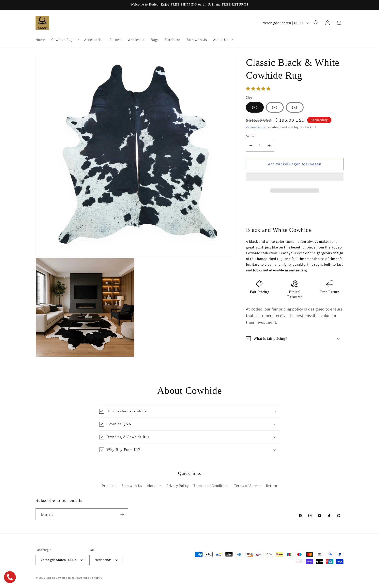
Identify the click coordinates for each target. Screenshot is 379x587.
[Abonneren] (122, 514)
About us (154, 485)
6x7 (275, 107)
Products (109, 485)
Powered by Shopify (88, 577)
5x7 (255, 107)
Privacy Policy (177, 485)
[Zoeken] (316, 22)
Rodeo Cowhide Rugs (60, 577)
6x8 (295, 107)
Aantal (250, 136)
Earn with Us (131, 485)
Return (271, 485)
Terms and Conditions (211, 485)
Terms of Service (247, 485)
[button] (259, 88)
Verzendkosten (256, 127)
